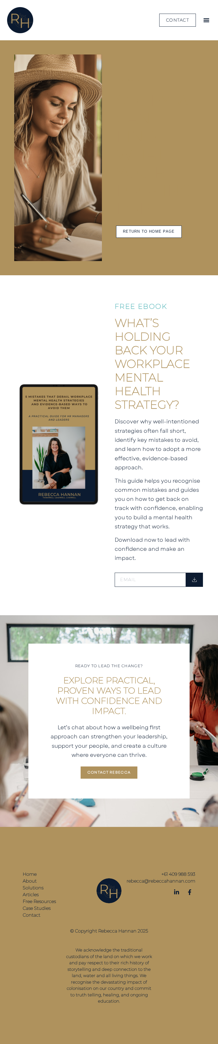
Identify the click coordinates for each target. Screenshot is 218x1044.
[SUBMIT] (194, 580)
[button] (206, 20)
